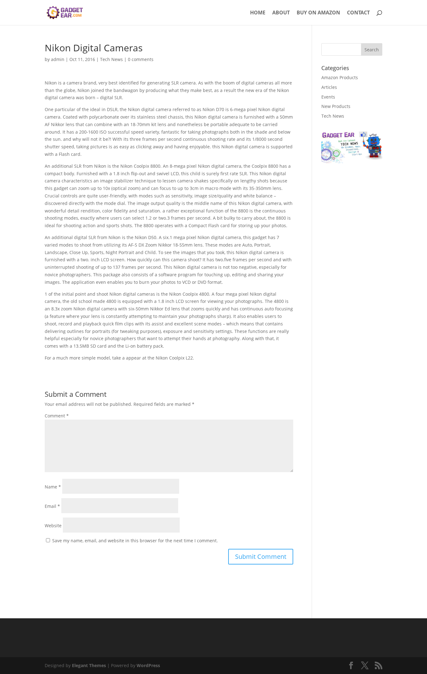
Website (53, 525)
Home (257, 13)
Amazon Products (339, 77)
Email (52, 506)
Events (328, 97)
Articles (329, 87)
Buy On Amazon (318, 13)
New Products (335, 106)
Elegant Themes (89, 665)
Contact (358, 13)
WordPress (148, 665)
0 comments (140, 59)
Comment (57, 416)
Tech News (111, 59)
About (281, 13)
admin (57, 59)
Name (53, 487)
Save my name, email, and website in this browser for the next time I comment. (135, 541)
